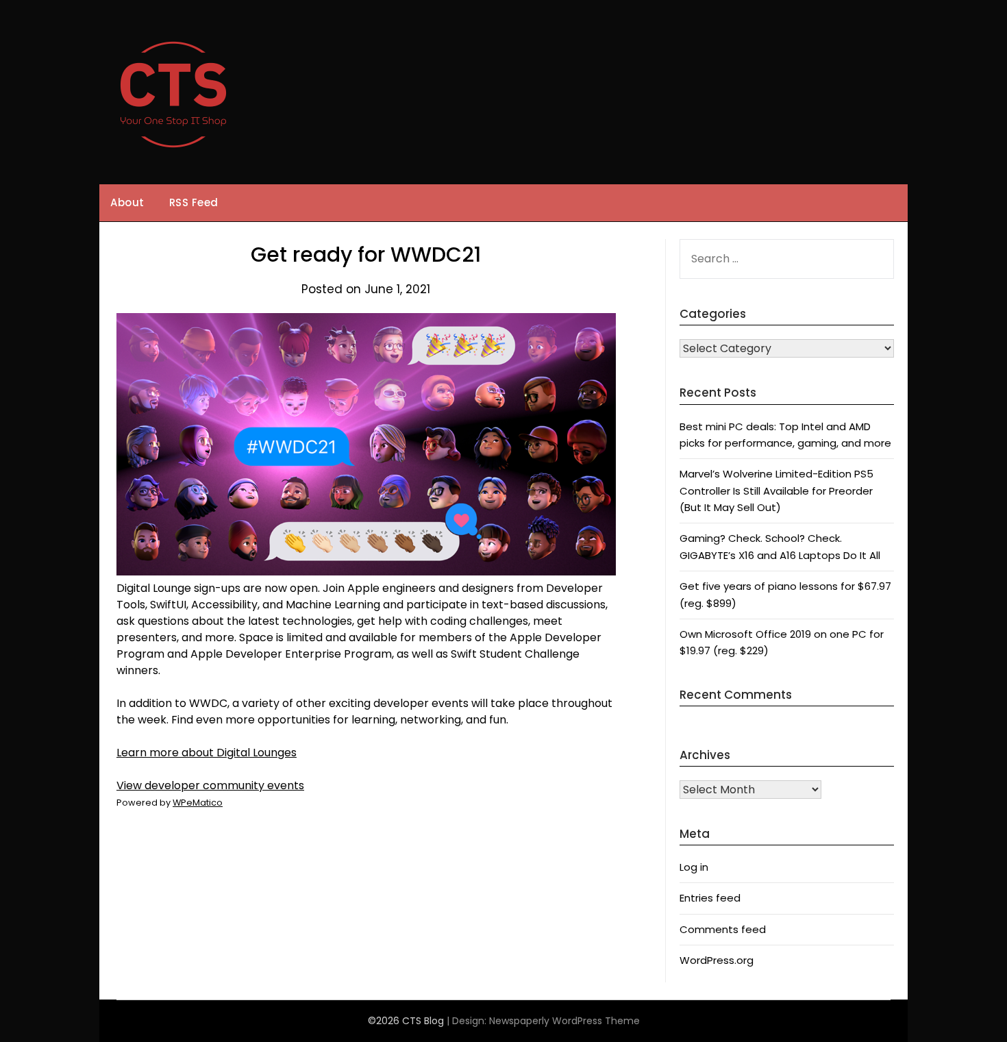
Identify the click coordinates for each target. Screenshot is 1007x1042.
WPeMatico (198, 802)
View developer (210, 785)
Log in (694, 867)
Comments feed (723, 929)
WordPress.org (717, 960)
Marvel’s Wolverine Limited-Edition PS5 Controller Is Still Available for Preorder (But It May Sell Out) (776, 490)
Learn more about (206, 752)
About (127, 202)
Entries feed (710, 898)
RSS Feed (194, 202)
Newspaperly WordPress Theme (564, 1021)
